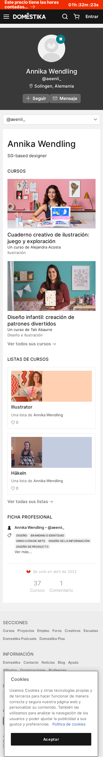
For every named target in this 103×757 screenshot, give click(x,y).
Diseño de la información (69, 541)
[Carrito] (76, 16)
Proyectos (25, 630)
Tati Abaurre (41, 329)
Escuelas (91, 630)
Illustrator (21, 407)
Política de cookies (69, 724)
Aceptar (51, 739)
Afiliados (10, 670)
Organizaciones (32, 670)
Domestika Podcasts (19, 638)
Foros (57, 630)
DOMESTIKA (29, 16)
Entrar (92, 16)
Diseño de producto (32, 546)
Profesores (57, 670)
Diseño (21, 535)
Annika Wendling (48, 415)
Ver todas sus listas (28, 501)
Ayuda (73, 662)
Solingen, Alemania (54, 86)
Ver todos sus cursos (29, 343)
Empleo (43, 630)
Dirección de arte (30, 541)
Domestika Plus (52, 638)
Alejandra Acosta (46, 247)
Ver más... (23, 551)
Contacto (30, 662)
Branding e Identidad (47, 535)
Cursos (8, 630)
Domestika (11, 662)
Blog (61, 662)
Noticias (48, 662)
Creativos (72, 630)
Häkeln (18, 473)
